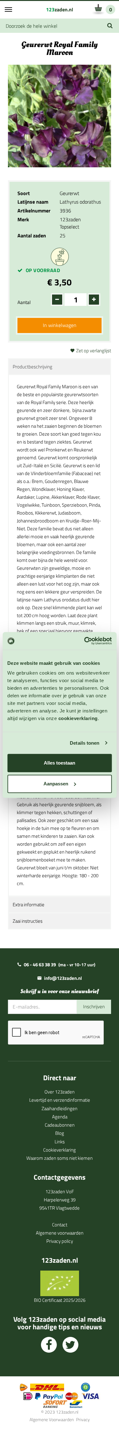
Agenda (59, 1116)
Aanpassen (55, 783)
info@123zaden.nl (63, 978)
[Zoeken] (110, 26)
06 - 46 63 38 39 (40, 964)
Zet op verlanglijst (93, 350)
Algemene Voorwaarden (52, 1419)
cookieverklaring (78, 718)
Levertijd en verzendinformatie (59, 1100)
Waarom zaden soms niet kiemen (59, 1158)
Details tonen (84, 743)
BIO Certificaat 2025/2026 (59, 1300)
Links (60, 1141)
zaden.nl (59, 9)
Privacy (83, 1419)
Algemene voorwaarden (59, 1232)
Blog (59, 1133)
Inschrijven (94, 1006)
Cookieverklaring (59, 1149)
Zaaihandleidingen (59, 1108)
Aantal (23, 302)
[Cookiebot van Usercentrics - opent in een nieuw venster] (85, 641)
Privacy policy (59, 1241)
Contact (59, 1224)
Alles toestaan (59, 763)
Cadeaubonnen (60, 1125)
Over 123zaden (59, 1091)
